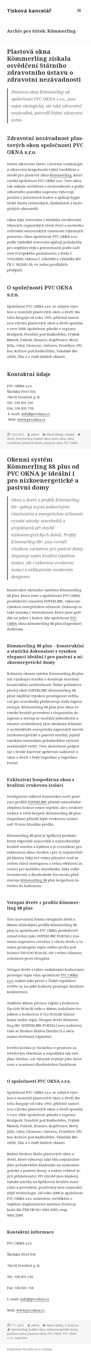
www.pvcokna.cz (31, 419)
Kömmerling (61, 175)
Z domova (71, 1325)
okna (70, 439)
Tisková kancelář (29, 10)
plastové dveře (32, 443)
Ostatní (69, 435)
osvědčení (14, 443)
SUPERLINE (37, 802)
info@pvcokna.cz (35, 413)
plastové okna (53, 443)
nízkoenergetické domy (62, 1329)
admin (35, 435)
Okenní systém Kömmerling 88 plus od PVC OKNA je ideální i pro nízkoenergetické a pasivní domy (43, 473)
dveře (11, 439)
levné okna (59, 439)
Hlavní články (54, 435)
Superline (21, 1338)
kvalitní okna (42, 439)
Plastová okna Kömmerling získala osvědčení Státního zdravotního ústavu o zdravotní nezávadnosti (44, 65)
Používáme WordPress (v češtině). (29, 1349)
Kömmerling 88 (34, 880)
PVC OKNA (71, 443)
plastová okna (16, 1334)
